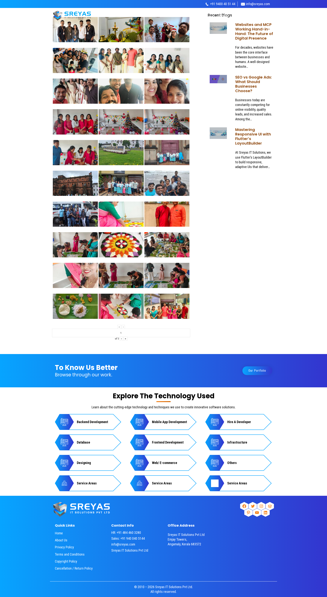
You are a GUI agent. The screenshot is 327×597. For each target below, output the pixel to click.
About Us (61, 540)
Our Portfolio (257, 370)
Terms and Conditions (70, 554)
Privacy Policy (64, 547)
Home (59, 533)
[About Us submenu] (213, 16)
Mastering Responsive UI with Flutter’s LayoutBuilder (253, 136)
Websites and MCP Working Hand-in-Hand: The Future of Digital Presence (254, 31)
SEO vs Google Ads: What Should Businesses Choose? (253, 84)
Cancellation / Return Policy (74, 568)
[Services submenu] (231, 16)
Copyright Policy (66, 561)
